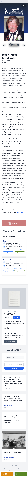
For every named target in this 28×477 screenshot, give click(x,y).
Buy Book (16, 317)
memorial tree (21, 210)
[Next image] (25, 440)
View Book (7, 317)
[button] (14, 440)
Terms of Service (18, 470)
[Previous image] (3, 440)
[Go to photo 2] (14, 448)
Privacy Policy (10, 470)
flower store (19, 212)
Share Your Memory (10, 341)
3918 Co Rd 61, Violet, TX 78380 (14, 249)
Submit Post (14, 368)
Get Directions (8, 252)
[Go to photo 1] (13, 448)
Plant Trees (19, 252)
